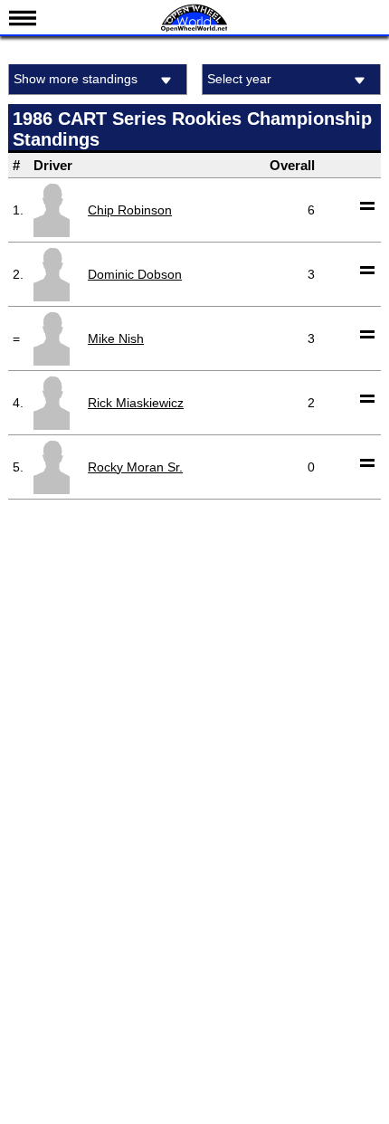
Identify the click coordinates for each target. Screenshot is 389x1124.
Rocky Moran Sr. (135, 467)
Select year (239, 78)
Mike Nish (116, 338)
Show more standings (76, 78)
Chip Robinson (130, 210)
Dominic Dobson (135, 274)
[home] (194, 29)
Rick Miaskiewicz (136, 402)
